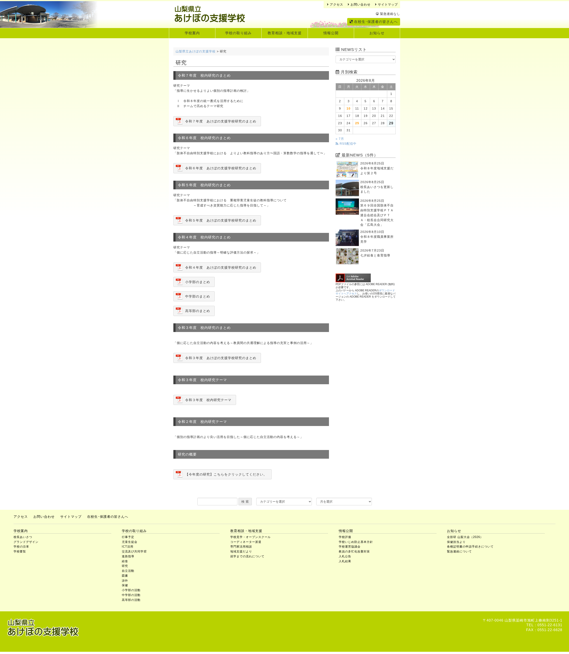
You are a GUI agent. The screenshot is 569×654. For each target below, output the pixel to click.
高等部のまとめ (197, 311)
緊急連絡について (459, 551)
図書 (125, 575)
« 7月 (340, 138)
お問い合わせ (360, 4)
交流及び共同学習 (134, 551)
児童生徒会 (129, 542)
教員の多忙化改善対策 (354, 551)
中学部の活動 (131, 595)
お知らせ (377, 33)
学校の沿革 (21, 546)
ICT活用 (127, 546)
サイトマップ (387, 4)
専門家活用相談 (241, 546)
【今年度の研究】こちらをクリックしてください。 (226, 474)
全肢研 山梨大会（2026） (465, 537)
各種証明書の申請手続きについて (470, 546)
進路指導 (128, 556)
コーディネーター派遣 (245, 542)
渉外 (125, 580)
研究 (125, 566)
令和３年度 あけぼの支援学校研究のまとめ (220, 358)
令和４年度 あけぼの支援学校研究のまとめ (220, 267)
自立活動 (128, 570)
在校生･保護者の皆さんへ (375, 22)
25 (357, 123)
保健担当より (456, 542)
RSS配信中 (348, 143)
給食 (125, 561)
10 (349, 108)
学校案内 (192, 33)
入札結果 (345, 561)
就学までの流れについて (247, 556)
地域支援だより (241, 551)
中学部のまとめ (197, 296)
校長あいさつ (23, 537)
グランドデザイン (26, 542)
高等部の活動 (131, 600)
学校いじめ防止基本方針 (356, 542)
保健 (125, 585)
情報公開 (331, 33)
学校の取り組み (238, 33)
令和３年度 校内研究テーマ (208, 400)
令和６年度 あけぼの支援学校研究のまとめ (220, 168)
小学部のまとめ (197, 282)
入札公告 (345, 556)
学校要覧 (20, 551)
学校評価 (345, 537)
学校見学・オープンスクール (250, 537)
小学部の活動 (131, 590)
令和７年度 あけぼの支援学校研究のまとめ (220, 121)
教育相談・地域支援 (285, 33)
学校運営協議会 (350, 546)
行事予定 (128, 537)
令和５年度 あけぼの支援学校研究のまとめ (220, 220)
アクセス (336, 4)
